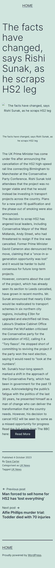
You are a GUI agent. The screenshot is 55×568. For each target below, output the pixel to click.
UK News (25, 465)
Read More (22, 434)
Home (27, 6)
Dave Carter (12, 461)
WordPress (34, 555)
